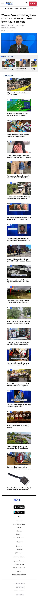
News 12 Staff (5, 25)
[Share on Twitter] (9, 31)
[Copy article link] (12, 31)
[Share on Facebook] (7, 31)
